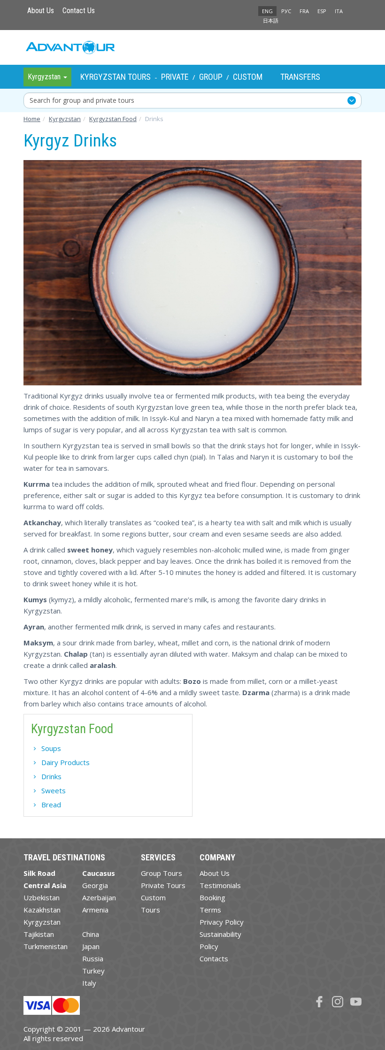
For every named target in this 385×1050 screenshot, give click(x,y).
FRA (304, 11)
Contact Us (78, 10)
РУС (286, 11)
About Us (40, 10)
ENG (267, 11)
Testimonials (220, 885)
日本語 (270, 20)
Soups (51, 748)
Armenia (95, 909)
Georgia (95, 885)
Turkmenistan (45, 946)
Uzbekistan (41, 897)
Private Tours (163, 885)
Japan (91, 946)
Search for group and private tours (82, 100)
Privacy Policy (222, 922)
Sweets (53, 790)
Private (175, 77)
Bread (51, 804)
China (90, 934)
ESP (321, 11)
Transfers (300, 77)
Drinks (51, 776)
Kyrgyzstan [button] (45, 76)
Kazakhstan (42, 909)
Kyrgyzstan (42, 922)
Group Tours (161, 873)
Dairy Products (65, 762)
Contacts (214, 958)
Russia (92, 958)
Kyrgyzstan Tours (115, 77)
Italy (89, 983)
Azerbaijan (99, 897)
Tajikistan (38, 934)
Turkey (93, 970)
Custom (247, 77)
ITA (339, 11)
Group (211, 77)
